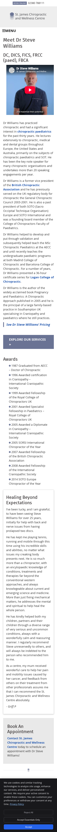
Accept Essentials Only (28, 819)
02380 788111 (36, 3)
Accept (28, 827)
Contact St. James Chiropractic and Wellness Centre (25, 742)
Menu (10, 30)
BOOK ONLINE (19, 3)
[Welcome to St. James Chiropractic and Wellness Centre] (29, 20)
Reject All (28, 812)
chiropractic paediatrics (34, 132)
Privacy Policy (17, 804)
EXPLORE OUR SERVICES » (27, 341)
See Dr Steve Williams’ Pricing (28, 324)
